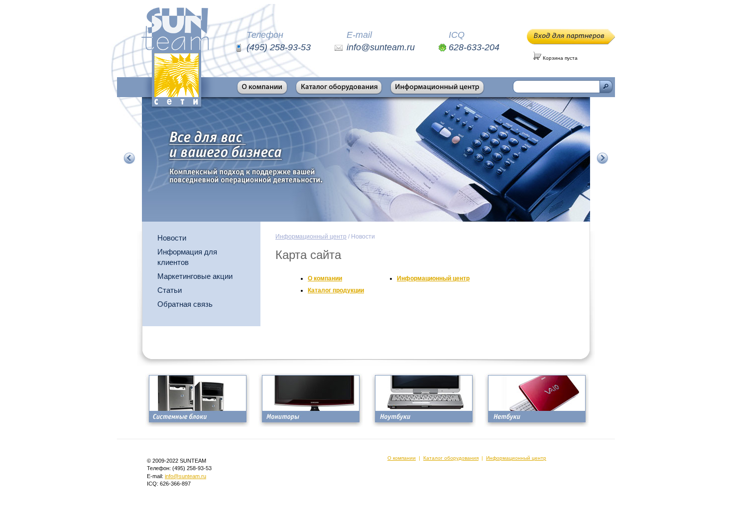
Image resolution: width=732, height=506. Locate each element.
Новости (171, 238)
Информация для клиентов (187, 257)
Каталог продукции (336, 290)
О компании (325, 278)
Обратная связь (185, 304)
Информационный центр (311, 236)
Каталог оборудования (451, 458)
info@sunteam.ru (185, 476)
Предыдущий (129, 158)
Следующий (603, 158)
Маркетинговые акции (195, 276)
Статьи (169, 290)
